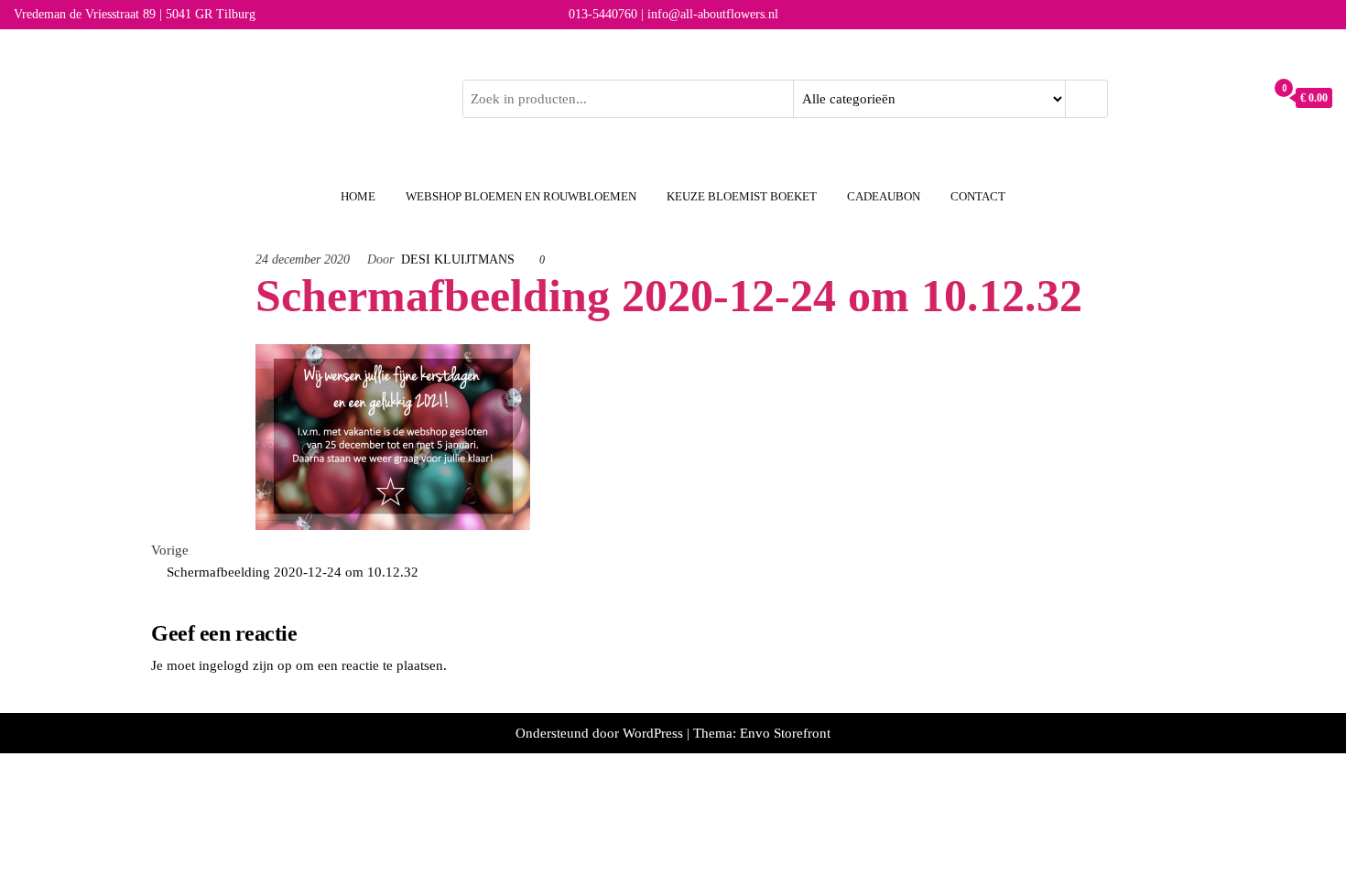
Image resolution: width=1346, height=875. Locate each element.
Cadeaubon (883, 196)
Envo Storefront (785, 733)
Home (358, 196)
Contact (977, 196)
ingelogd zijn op (245, 665)
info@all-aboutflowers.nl (712, 14)
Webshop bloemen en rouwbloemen (521, 196)
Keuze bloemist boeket (742, 196)
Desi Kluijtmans (458, 259)
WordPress (653, 733)
